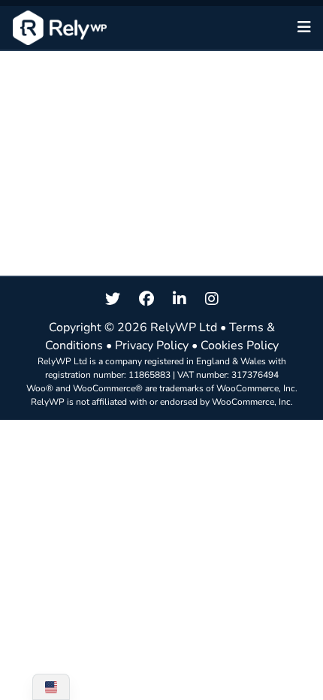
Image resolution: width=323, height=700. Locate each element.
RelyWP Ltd (183, 327)
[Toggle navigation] (304, 27)
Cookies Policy (240, 345)
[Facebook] (146, 299)
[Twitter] (113, 299)
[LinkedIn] (179, 299)
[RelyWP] (60, 28)
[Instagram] (212, 299)
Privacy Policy (152, 345)
